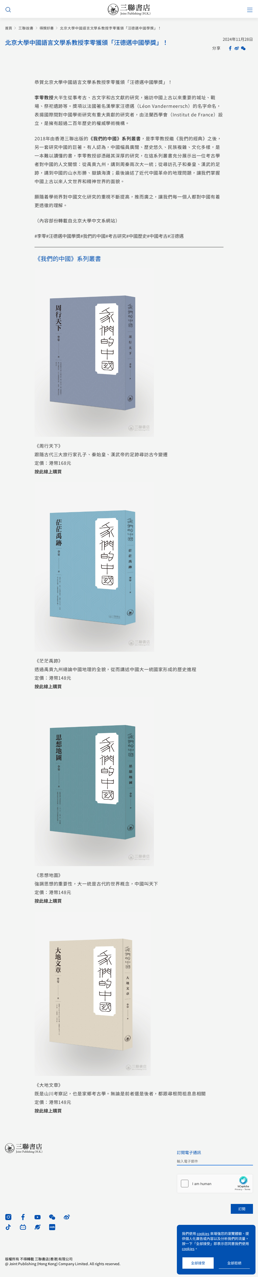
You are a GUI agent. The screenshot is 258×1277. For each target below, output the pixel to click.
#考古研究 (116, 236)
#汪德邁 (176, 236)
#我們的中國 (93, 236)
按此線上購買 (48, 471)
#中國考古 (157, 236)
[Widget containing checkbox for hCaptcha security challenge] (215, 1183)
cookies (203, 1233)
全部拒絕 (234, 1262)
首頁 (8, 28)
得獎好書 (47, 28)
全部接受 (198, 1262)
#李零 (40, 236)
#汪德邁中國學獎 (63, 236)
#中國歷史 (136, 236)
